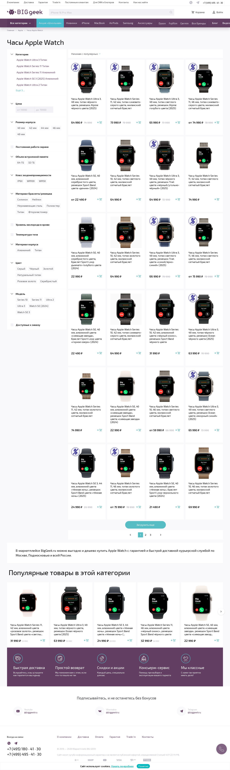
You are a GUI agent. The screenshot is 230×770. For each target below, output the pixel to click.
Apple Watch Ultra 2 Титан (32, 84)
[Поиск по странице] (171, 12)
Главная (10, 30)
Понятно (143, 766)
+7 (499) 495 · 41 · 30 (213, 2)
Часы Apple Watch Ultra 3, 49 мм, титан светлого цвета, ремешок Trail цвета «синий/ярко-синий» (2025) (164, 258)
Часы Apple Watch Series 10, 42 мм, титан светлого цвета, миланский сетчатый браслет (125, 180)
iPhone (85, 22)
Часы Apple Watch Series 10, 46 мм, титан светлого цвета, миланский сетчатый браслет (164, 411)
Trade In (56, 2)
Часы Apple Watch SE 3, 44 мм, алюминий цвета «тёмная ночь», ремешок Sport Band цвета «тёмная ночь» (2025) (86, 489)
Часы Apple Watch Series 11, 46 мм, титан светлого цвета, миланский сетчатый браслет (203, 257)
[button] (221, 611)
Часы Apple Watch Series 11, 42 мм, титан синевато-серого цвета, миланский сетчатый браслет (125, 103)
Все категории (18, 22)
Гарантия (43, 2)
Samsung (128, 22)
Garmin (184, 23)
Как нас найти (140, 2)
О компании (13, 2)
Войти (219, 12)
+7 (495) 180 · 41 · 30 (24, 749)
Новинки (71, 22)
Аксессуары (145, 22)
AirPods (113, 22)
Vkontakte (111, 709)
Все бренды (199, 23)
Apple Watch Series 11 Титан (33, 66)
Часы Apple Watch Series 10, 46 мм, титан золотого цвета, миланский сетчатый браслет (204, 488)
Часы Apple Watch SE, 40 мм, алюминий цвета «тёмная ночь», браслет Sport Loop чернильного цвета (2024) (163, 489)
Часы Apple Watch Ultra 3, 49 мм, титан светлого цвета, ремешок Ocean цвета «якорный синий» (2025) (204, 412)
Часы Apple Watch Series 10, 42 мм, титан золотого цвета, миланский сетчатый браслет (125, 257)
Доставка (29, 2)
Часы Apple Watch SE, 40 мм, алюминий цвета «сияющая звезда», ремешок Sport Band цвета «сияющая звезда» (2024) (125, 414)
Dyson (162, 23)
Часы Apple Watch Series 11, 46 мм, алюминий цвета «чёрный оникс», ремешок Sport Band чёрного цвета (157, 629)
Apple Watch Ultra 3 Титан (32, 59)
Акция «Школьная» (50, 22)
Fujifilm (173, 23)
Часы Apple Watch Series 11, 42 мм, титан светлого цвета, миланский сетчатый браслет (203, 180)
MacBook (99, 22)
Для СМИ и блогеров (103, 2)
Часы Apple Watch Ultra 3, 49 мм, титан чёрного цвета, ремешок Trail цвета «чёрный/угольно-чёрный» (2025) (164, 182)
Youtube (28, 709)
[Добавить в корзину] (99, 123)
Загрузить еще (145, 524)
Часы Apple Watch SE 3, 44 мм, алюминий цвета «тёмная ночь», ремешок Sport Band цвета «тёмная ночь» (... (115, 629)
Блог (215, 22)
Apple (20, 30)
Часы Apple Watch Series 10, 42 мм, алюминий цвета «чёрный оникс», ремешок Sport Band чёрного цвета (164, 335)
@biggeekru (30, 712)
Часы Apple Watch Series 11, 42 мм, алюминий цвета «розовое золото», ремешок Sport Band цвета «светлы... (27, 629)
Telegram (192, 709)
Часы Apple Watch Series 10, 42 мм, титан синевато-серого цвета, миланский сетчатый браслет (126, 334)
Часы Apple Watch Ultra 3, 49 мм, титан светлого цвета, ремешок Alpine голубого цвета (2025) (164, 103)
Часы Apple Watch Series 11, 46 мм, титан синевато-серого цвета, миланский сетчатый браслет (204, 103)
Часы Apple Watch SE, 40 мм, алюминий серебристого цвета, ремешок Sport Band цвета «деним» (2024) (85, 182)
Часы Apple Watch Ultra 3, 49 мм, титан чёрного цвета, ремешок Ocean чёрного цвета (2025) (204, 334)
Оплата (99, 736)
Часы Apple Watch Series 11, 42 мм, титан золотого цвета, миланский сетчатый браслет (86, 411)
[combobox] (89, 54)
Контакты (124, 2)
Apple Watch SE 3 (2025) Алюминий (37, 78)
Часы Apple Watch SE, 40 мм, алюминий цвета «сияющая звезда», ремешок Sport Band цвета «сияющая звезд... (201, 629)
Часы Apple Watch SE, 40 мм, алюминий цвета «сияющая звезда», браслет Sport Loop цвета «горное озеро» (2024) (86, 335)
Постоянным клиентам (76, 2)
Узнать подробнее (122, 766)
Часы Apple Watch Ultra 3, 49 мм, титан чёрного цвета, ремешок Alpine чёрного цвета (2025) (86, 103)
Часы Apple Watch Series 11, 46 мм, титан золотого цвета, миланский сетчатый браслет (125, 488)
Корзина (199, 12)
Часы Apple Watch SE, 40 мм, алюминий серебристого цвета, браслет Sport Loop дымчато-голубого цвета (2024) (86, 260)
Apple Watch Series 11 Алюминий (36, 72)
